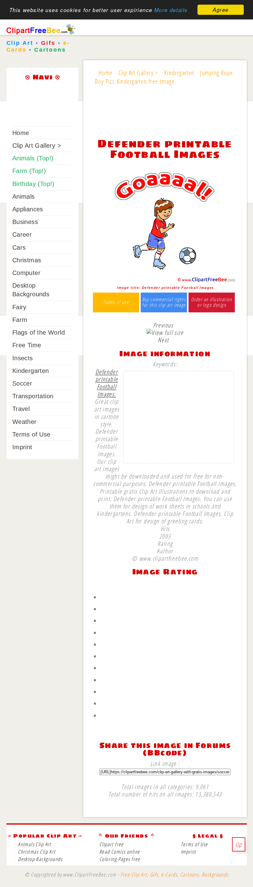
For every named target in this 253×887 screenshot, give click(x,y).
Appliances (27, 209)
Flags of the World (38, 332)
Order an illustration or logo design (211, 302)
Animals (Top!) (33, 158)
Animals (23, 196)
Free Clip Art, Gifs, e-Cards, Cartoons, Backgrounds (174, 874)
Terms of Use (31, 434)
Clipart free (111, 844)
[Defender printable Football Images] (165, 280)
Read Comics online (119, 851)
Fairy (19, 307)
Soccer (22, 383)
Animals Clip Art (34, 844)
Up (238, 844)
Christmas (26, 260)
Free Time (26, 345)
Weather (24, 421)
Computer (26, 272)
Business (25, 221)
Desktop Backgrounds (40, 859)
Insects (22, 358)
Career (22, 234)
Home (20, 132)
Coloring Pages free (119, 859)
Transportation (33, 396)
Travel (21, 408)
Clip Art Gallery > (36, 145)
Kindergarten (30, 370)
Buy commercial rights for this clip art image (164, 302)
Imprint (22, 447)
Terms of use (116, 302)
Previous (163, 325)
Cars (19, 247)
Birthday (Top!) (33, 183)
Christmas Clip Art (36, 851)
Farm (19, 319)
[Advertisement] (165, 115)
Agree (220, 9)
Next (163, 340)
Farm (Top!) (29, 170)
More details (171, 10)
